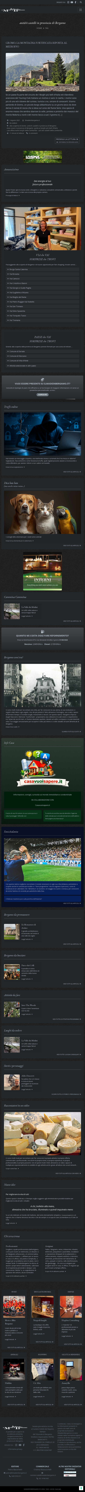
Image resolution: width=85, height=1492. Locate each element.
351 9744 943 (44, 1478)
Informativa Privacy (15, 1449)
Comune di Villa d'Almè (18, 360)
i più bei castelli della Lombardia (50, 130)
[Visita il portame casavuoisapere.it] (70, 1475)
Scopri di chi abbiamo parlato (15, 1276)
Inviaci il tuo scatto (12, 727)
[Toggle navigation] (80, 10)
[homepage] (13, 10)
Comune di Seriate (17, 351)
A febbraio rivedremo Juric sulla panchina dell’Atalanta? (24, 899)
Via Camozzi (14, 278)
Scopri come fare (11, 1169)
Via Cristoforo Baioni (18, 283)
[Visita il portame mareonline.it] (70, 1472)
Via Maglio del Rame (17, 297)
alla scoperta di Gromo (18, 126)
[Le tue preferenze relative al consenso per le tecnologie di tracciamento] (81, 1488)
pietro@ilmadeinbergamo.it (16, 1473)
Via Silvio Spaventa (17, 311)
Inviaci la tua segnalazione (14, 467)
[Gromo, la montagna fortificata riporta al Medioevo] (42, 73)
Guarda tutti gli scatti (70, 732)
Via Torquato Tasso (17, 315)
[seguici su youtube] (72, 2)
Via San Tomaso (16, 306)
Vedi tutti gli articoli (71, 472)
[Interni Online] (42, 571)
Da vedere (13, 123)
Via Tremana (14, 320)
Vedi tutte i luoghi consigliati (68, 1054)
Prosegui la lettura (12, 195)
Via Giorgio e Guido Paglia (20, 288)
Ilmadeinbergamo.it (32, 120)
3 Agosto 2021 (15, 120)
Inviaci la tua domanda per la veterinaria (19, 541)
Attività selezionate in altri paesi (22, 366)
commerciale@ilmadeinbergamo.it (43, 1475)
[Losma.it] (42, 156)
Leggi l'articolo (26, 616)
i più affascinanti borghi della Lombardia (22, 130)
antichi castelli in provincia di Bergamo (41, 126)
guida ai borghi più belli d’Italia (46, 128)
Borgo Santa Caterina (18, 269)
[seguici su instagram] (68, 2)
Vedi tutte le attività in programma (66, 1019)
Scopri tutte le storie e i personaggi (65, 1094)
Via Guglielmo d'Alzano (18, 292)
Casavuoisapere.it (67, 1215)
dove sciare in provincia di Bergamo (20, 128)
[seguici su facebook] (75, 2)
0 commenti (33, 133)
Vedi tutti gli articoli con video (67, 1173)
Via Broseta (14, 274)
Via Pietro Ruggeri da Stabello (21, 302)
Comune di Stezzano (17, 356)
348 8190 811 (16, 1476)
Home (39, 28)
